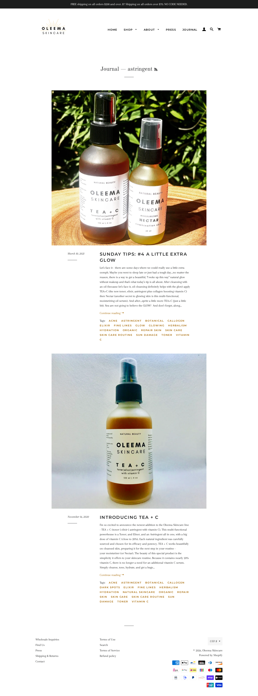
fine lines (123, 325)
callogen (176, 320)
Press (171, 29)
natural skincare (139, 592)
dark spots (110, 587)
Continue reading (110, 313)
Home (112, 29)
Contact (40, 661)
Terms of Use (107, 639)
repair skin (151, 330)
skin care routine (116, 334)
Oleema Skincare (212, 650)
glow (140, 325)
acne (113, 320)
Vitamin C (140, 601)
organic (130, 330)
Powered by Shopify (210, 655)
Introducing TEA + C (129, 517)
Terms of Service (110, 650)
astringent (131, 320)
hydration (109, 330)
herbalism (177, 325)
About (150, 29)
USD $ (213, 641)
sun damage (147, 334)
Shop (129, 29)
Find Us (40, 645)
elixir (105, 325)
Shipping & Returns (47, 656)
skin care (174, 330)
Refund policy (108, 656)
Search (104, 645)
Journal (189, 29)
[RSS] (156, 69)
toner (167, 334)
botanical (154, 320)
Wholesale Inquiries (47, 639)
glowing (157, 325)
